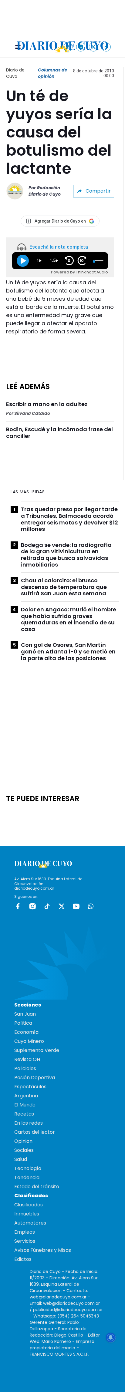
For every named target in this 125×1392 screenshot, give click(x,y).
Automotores (30, 1222)
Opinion (23, 1141)
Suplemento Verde (36, 1050)
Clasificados (28, 1204)
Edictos (23, 1259)
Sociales (24, 1150)
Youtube (76, 906)
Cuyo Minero (29, 1041)
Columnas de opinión (52, 73)
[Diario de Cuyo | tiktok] (106, 47)
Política (23, 1023)
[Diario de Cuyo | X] (93, 47)
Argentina (26, 1095)
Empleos (24, 1231)
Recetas (24, 1113)
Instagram (32, 906)
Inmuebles (26, 1213)
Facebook (18, 906)
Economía (26, 1032)
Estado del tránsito (36, 1186)
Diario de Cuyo (15, 73)
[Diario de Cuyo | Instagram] (81, 47)
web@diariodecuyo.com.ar (58, 1297)
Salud (20, 1159)
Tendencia (26, 1177)
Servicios (24, 1241)
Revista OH (27, 1059)
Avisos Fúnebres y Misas (42, 1250)
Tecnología (27, 1168)
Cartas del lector (34, 1132)
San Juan (25, 1013)
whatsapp (90, 906)
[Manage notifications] (111, 1337)
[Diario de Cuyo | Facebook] (68, 47)
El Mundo (24, 1104)
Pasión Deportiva (34, 1077)
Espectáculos (30, 1086)
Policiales (25, 1068)
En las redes (28, 1122)
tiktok (47, 906)
